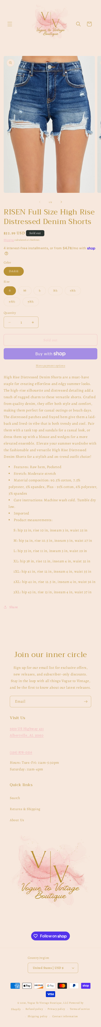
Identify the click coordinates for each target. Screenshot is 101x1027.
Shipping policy (38, 1016)
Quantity (10, 313)
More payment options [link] (50, 366)
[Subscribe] (85, 701)
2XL (14, 302)
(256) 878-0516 (21, 752)
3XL (33, 302)
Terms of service (80, 1009)
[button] (9, 24)
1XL (75, 291)
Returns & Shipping (25, 809)
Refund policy (34, 1009)
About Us (17, 820)
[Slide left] (39, 202)
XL (58, 291)
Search (15, 798)
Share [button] (13, 607)
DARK (16, 272)
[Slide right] (61, 202)
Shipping (9, 239)
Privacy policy (56, 1009)
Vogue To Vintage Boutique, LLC (47, 1003)
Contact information (65, 1016)
